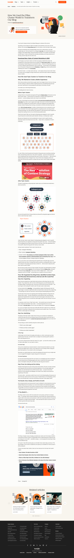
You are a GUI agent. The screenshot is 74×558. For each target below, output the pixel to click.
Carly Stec (41, 51)
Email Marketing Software (12, 538)
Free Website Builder (23, 528)
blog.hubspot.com (32, 47)
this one (52, 305)
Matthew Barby (44, 95)
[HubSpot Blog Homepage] (10, 2)
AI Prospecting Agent (23, 526)
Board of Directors (47, 531)
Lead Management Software (12, 540)
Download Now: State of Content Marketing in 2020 (34, 58)
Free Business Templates (38, 535)
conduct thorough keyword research (38, 318)
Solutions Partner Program (59, 535)
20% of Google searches (26, 107)
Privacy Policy (29, 552)
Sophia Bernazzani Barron (17, 22)
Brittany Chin (47, 269)
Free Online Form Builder (24, 531)
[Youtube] (34, 545)
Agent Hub (9, 531)
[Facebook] (27, 545)
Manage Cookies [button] (51, 552)
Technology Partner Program (59, 536)
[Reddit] (43, 545)
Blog (45, 535)
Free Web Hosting (22, 540)
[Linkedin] (40, 545)
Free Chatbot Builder (23, 533)
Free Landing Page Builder (24, 538)
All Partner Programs (58, 533)
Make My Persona (36, 531)
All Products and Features (12, 526)
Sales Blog (30, 288)
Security (34, 552)
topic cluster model (46, 62)
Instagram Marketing (30, 252)
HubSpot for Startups (58, 538)
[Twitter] (37, 545)
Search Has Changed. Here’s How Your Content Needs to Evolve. (33, 455)
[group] (20, 503)
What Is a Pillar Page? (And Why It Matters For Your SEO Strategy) (34, 457)
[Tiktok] (46, 545)
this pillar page (27, 305)
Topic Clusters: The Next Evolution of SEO (28, 452)
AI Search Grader (36, 528)
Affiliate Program (58, 540)
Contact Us (46, 538)
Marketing (13, 6)
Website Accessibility (42, 552)
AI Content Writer (10, 535)
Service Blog (32, 68)
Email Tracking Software (11, 533)
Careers (46, 528)
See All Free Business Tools (38, 526)
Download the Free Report (21, 31)
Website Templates (37, 538)
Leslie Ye (30, 269)
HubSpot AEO (10, 528)
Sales (42, 66)
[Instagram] (30, 545)
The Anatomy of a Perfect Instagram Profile (37, 254)
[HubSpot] (37, 548)
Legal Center (22, 552)
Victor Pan (28, 270)
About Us (46, 526)
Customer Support (58, 526)
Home (9, 6)
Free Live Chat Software (23, 535)
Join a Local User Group (59, 528)
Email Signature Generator (38, 533)
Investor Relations (47, 533)
